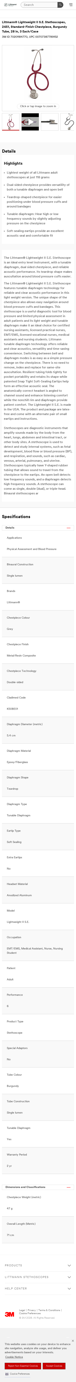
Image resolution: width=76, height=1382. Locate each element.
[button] (17, 1374)
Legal (22, 1310)
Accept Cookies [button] (54, 1366)
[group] (10, 122)
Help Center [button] (16, 1288)
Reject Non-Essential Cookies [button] (23, 1366)
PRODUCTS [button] (13, 1265)
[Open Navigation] (70, 5)
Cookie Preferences (30, 1313)
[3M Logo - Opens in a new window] (10, 5)
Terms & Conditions (49, 1310)
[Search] (60, 5)
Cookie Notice (14, 1357)
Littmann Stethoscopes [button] (27, 1277)
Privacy (32, 1310)
